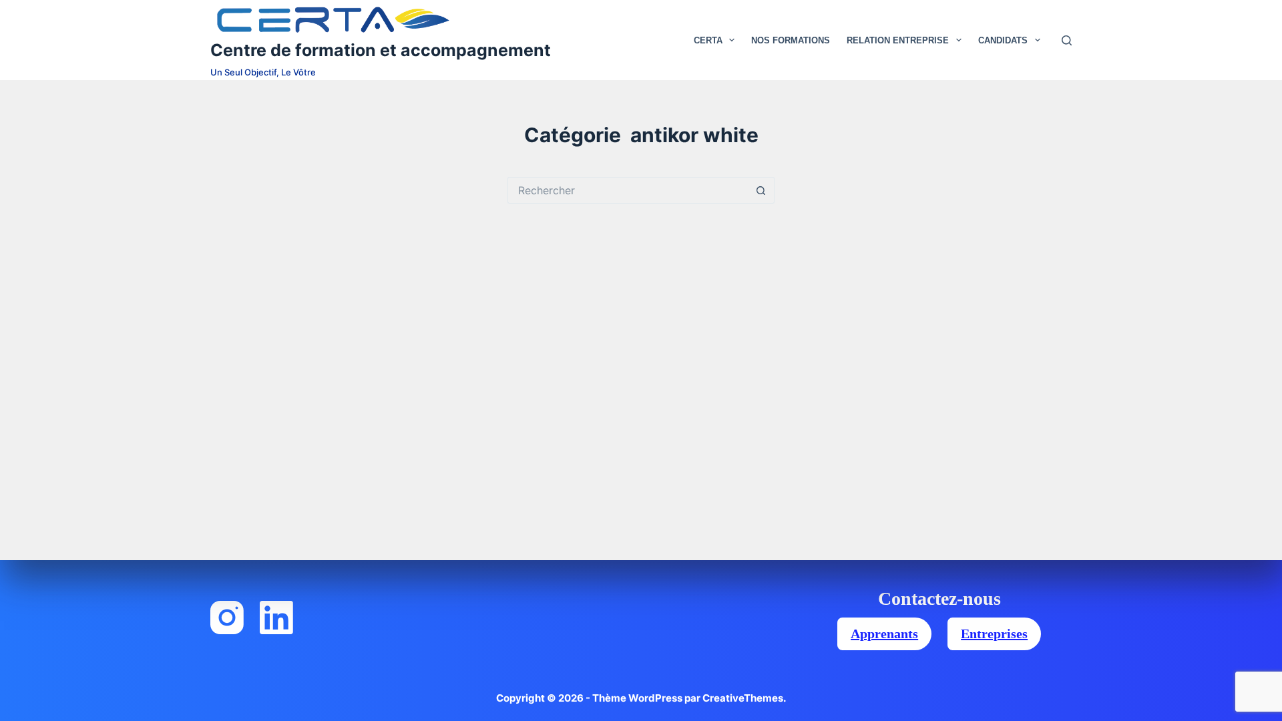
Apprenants (884, 633)
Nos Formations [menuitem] (790, 40)
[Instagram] (227, 617)
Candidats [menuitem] (1003, 40)
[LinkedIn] (276, 617)
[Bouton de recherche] (761, 190)
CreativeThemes (742, 698)
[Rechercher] (1067, 40)
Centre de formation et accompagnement (380, 50)
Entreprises (994, 633)
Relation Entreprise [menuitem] (898, 40)
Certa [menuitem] (708, 40)
